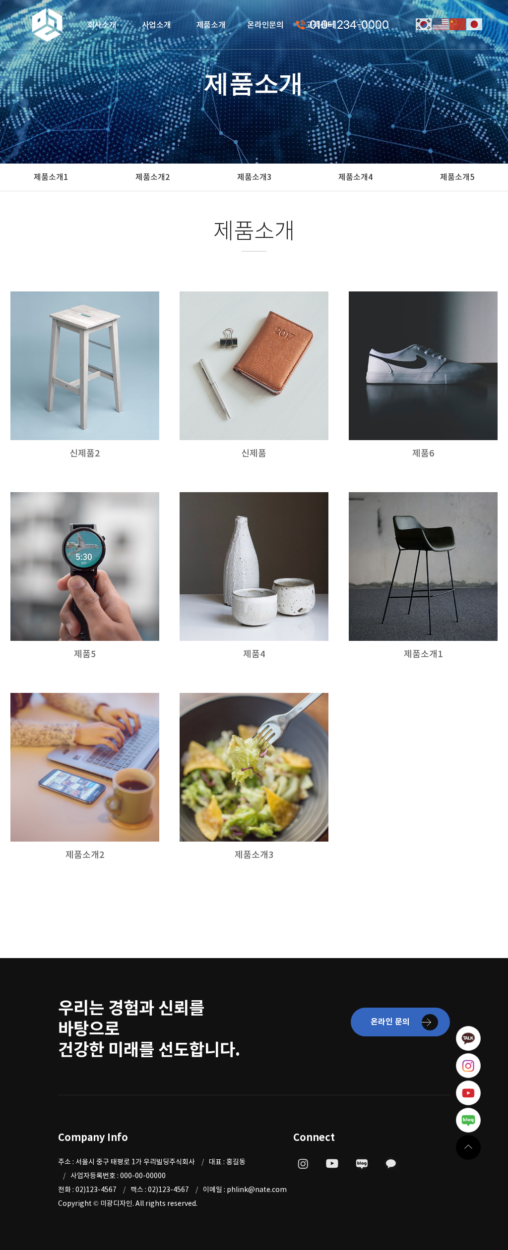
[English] (441, 24)
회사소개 (102, 25)
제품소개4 (355, 177)
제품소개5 (457, 177)
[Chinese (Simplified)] (457, 24)
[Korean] (424, 24)
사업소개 (156, 25)
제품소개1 (51, 177)
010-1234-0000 (349, 25)
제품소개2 (152, 177)
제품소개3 (254, 177)
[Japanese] (474, 24)
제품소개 (211, 25)
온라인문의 (265, 25)
